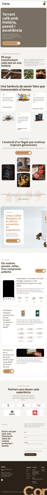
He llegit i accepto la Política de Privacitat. (33, 451)
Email (25, 437)
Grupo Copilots (31, 491)
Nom (25, 432)
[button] (44, 4)
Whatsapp (34, 481)
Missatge (26, 442)
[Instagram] (2, 480)
